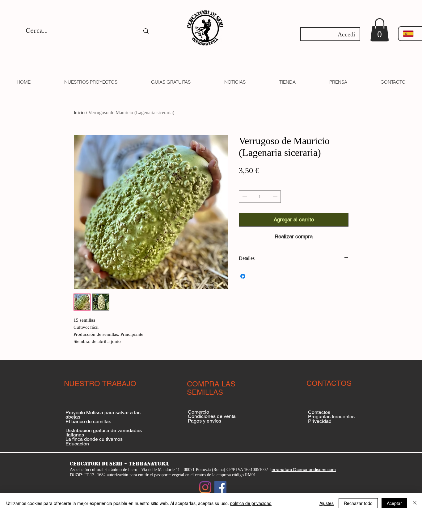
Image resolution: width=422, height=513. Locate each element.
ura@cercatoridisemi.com (311, 469)
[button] (379, 29)
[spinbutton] (259, 196)
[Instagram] (205, 487)
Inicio (79, 112)
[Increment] (275, 196)
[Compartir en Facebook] (243, 276)
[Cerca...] (146, 31)
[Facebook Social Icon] (220, 487)
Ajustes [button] (326, 503)
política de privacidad (251, 503)
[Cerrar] (414, 503)
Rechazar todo (358, 503)
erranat (279, 469)
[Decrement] (244, 196)
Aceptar (394, 503)
